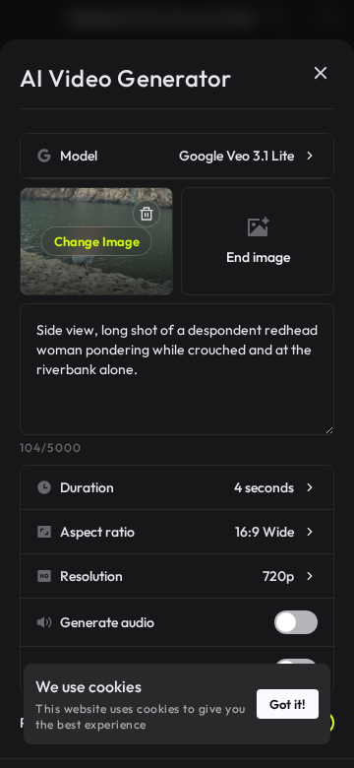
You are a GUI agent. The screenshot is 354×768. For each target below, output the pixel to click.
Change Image (97, 241)
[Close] (320, 73)
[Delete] (146, 213)
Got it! (287, 704)
